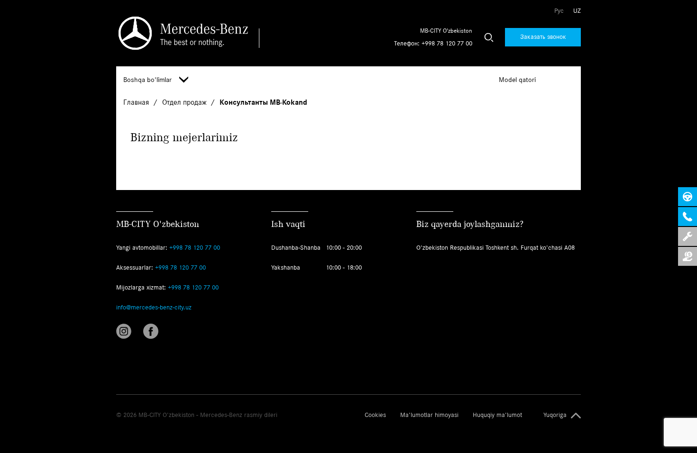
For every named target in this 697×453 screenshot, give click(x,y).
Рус (559, 11)
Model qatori (517, 79)
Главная (137, 102)
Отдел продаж (185, 102)
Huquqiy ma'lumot (497, 415)
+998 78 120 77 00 (447, 43)
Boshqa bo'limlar (147, 79)
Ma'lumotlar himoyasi (429, 415)
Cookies (375, 415)
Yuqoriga (555, 415)
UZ (577, 11)
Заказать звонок (543, 37)
